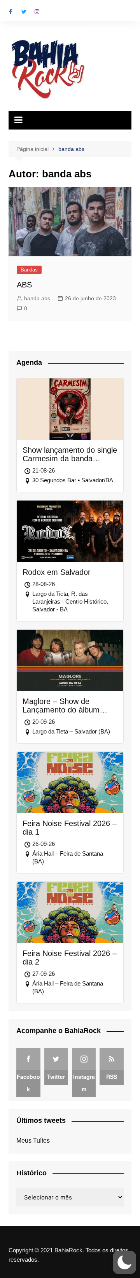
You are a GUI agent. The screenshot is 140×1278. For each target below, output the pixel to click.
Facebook (10, 12)
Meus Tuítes (33, 1140)
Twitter (24, 12)
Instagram (37, 12)
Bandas (29, 270)
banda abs (37, 298)
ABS (24, 284)
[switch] (124, 1262)
